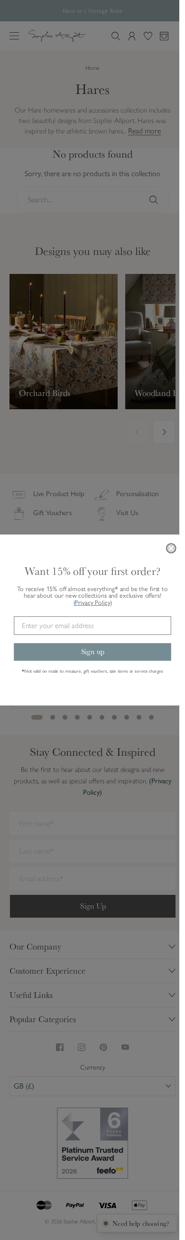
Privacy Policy (93, 603)
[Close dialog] (171, 548)
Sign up (92, 651)
